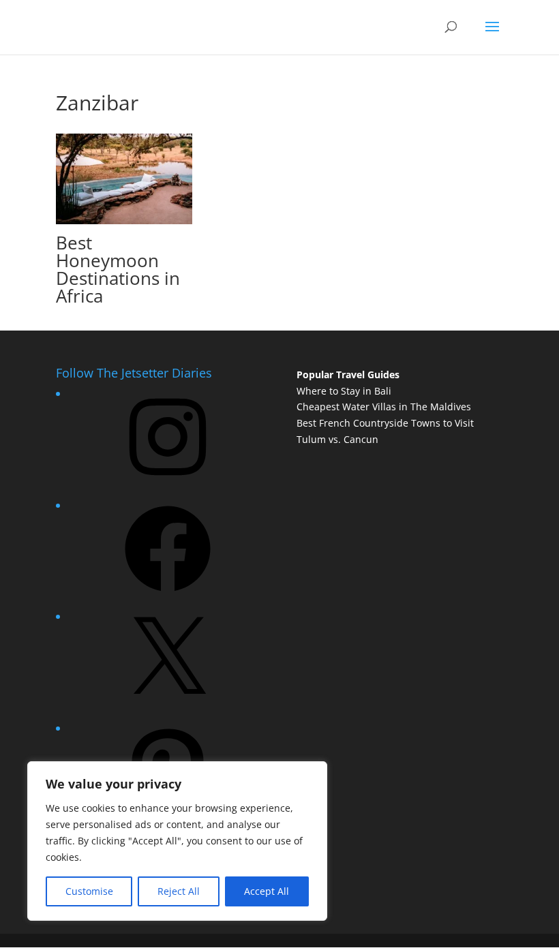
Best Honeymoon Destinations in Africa (118, 269)
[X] (167, 707)
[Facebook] (167, 596)
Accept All (266, 891)
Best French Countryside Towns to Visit (385, 422)
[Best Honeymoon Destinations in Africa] (124, 216)
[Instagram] (167, 484)
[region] (177, 841)
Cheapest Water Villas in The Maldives (384, 406)
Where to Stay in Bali (344, 390)
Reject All (178, 891)
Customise (89, 891)
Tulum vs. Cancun (337, 439)
